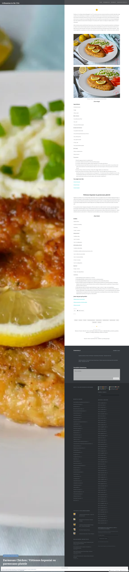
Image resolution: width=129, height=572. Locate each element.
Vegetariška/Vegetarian (77, 491)
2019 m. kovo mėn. (101, 463)
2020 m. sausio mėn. (101, 442)
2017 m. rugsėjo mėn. (102, 501)
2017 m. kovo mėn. (101, 514)
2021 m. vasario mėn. (102, 418)
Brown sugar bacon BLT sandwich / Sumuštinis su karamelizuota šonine (82, 547)
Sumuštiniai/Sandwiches (77, 471)
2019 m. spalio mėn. (101, 448)
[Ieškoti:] (109, 395)
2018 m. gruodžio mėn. (102, 470)
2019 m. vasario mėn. (102, 466)
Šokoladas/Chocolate (77, 498)
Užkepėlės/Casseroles (77, 482)
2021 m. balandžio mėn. (102, 413)
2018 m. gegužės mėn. (102, 483)
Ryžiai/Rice (75, 458)
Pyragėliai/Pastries (76, 456)
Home (101, 2)
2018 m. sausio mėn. (101, 492)
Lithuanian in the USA (10, 3)
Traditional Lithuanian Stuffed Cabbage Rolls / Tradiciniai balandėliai (86, 525)
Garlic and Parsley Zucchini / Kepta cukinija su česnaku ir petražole (83, 556)
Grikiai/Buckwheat (76, 415)
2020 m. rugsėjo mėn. (102, 424)
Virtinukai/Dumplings (77, 493)
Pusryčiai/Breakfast (77, 452)
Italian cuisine (98, 320)
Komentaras (116, 378)
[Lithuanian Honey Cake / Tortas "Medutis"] (84, 532)
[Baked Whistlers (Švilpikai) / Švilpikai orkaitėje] (84, 518)
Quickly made (112, 320)
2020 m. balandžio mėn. (102, 435)
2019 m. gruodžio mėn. (102, 444)
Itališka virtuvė (105, 320)
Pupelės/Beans (76, 450)
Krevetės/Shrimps (76, 434)
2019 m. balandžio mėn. (102, 461)
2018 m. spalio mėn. (101, 474)
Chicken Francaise (77, 181)
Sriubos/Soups (76, 469)
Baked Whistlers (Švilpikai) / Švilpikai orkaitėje (86, 520)
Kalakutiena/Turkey (77, 426)
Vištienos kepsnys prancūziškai (79, 299)
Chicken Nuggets (77, 187)
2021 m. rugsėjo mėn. (102, 409)
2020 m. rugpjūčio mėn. (102, 426)
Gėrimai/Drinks (76, 419)
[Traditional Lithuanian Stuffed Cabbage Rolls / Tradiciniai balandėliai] (84, 523)
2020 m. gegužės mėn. (102, 433)
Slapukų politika (22, 570)
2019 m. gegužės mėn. (102, 459)
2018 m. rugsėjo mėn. (102, 477)
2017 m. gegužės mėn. (102, 509)
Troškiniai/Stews (76, 476)
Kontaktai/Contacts (122, 2)
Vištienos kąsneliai (77, 305)
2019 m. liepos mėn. (101, 455)
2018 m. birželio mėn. (102, 481)
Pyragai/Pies (75, 454)
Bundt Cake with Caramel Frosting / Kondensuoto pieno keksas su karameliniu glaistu (83, 543)
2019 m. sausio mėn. (101, 468)
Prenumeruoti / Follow (103, 538)
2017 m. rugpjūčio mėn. (102, 503)
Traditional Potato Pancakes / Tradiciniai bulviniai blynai (86, 515)
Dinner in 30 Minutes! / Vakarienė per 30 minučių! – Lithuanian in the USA (98, 355)
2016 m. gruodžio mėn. (102, 520)
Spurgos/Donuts (76, 467)
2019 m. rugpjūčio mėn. (102, 453)
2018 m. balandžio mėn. (102, 485)
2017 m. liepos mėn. (101, 505)
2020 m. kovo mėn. (101, 437)
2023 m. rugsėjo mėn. (102, 402)
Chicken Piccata (76, 184)
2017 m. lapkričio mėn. (102, 496)
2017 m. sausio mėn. (101, 518)
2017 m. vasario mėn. (102, 516)
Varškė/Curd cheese (77, 489)
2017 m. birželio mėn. (102, 507)
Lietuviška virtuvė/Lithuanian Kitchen (80, 441)
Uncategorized (76, 478)
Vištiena (99, 322)
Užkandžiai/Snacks (76, 480)
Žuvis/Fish (75, 500)
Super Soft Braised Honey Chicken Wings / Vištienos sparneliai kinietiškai (82, 552)
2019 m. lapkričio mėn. (102, 446)
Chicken (80, 320)
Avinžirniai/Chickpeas (77, 404)
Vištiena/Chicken (14, 555)
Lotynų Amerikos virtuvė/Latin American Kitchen (82, 443)
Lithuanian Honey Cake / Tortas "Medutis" (86, 533)
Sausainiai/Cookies (76, 463)
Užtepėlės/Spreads (76, 485)
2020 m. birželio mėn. (102, 431)
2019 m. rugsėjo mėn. (102, 450)
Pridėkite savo (116, 350)
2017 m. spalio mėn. (101, 498)
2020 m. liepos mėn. (101, 429)
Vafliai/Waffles (76, 487)
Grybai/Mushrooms (77, 417)
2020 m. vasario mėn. (102, 439)
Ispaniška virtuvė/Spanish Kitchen (79, 421)
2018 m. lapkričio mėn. (102, 472)
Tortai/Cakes (75, 474)
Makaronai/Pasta (76, 445)
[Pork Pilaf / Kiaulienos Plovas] (84, 528)
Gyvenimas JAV (106, 2)
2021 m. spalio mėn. (101, 407)
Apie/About (113, 2)
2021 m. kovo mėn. (101, 415)
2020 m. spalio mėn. (101, 422)
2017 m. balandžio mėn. (102, 511)
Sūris (117, 320)
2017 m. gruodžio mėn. (102, 494)
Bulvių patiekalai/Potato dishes (79, 410)
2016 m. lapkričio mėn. (102, 522)
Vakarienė (94, 322)
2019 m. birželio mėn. (102, 457)
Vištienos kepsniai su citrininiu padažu (80, 302)
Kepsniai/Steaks (7, 555)
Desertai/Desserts (76, 413)
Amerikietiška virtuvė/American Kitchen (80, 402)
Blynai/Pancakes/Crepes (77, 408)
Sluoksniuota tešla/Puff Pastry (78, 465)
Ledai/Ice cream (76, 439)
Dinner (84, 320)
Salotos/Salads (76, 461)
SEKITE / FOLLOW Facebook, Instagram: (83, 387)
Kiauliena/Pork (76, 432)
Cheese (76, 320)
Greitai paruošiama (91, 320)
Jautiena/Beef (75, 423)
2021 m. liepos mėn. (101, 411)
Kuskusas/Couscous (77, 437)
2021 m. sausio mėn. (101, 420)
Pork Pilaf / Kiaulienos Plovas (84, 529)
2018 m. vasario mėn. (102, 490)
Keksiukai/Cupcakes (77, 428)
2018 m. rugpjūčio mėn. (102, 479)
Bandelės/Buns (76, 406)
